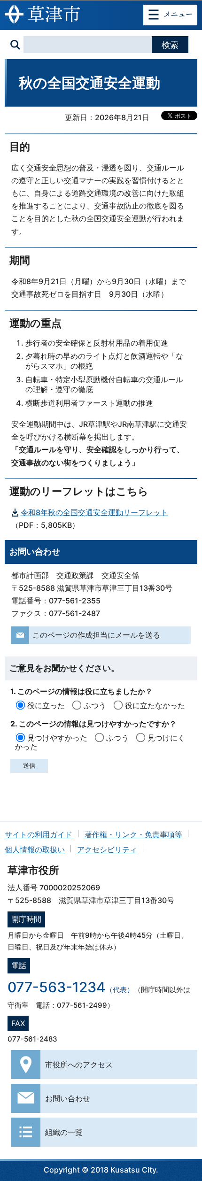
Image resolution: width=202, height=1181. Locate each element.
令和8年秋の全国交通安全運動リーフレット (94, 512)
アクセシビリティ (107, 849)
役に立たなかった (155, 705)
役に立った (46, 705)
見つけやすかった (57, 737)
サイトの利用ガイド (38, 834)
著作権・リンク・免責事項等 (133, 834)
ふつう (95, 705)
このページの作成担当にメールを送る (96, 635)
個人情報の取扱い (35, 849)
